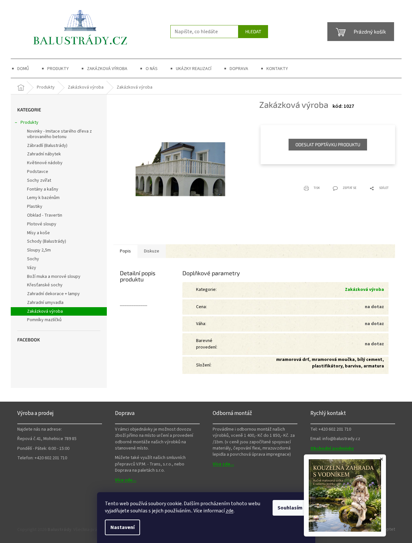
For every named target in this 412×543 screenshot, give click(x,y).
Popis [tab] (125, 251)
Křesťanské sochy (45, 285)
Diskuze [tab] (151, 251)
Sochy (33, 259)
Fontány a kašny (42, 189)
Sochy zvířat (39, 180)
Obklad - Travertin (44, 215)
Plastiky (34, 206)
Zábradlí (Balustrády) (47, 145)
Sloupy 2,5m (39, 250)
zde (230, 510)
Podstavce (37, 171)
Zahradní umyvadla (45, 302)
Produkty (29, 122)
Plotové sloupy (41, 224)
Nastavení (122, 527)
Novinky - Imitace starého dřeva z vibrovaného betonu (59, 134)
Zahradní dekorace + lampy (53, 294)
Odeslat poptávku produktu (327, 144)
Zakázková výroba (45, 311)
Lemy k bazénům (43, 197)
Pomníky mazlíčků (44, 320)
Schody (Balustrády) (46, 241)
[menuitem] (23, 69)
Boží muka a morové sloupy (53, 276)
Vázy (31, 267)
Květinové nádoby (45, 163)
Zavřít (293, 184)
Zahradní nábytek (44, 154)
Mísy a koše (38, 233)
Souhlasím (290, 507)
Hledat (253, 31)
